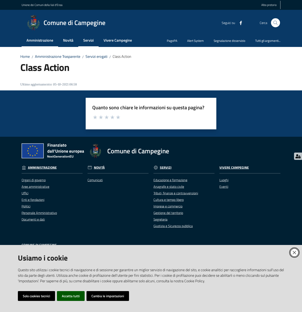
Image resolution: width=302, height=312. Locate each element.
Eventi (223, 186)
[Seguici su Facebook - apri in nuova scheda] (239, 22)
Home (25, 56)
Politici (26, 206)
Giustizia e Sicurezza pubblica (173, 225)
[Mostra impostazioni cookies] (298, 156)
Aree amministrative (35, 186)
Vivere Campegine (234, 167)
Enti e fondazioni (33, 199)
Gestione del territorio (168, 212)
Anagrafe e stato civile (168, 186)
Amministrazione (42, 167)
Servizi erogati (96, 56)
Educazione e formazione (170, 180)
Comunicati (95, 180)
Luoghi (223, 180)
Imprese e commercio (167, 206)
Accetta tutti (71, 296)
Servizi (166, 167)
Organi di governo (34, 180)
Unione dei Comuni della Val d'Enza (42, 5)
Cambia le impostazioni (107, 296)
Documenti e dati (33, 219)
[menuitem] (40, 40)
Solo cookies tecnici (36, 296)
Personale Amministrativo (39, 212)
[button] (275, 23)
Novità (99, 167)
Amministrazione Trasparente (57, 56)
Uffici (25, 193)
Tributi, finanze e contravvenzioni (175, 193)
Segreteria (160, 219)
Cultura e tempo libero (168, 199)
